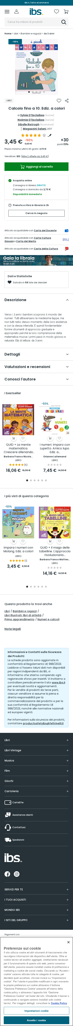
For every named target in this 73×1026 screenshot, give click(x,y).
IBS (18, 156)
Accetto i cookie (36, 1020)
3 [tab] (36, 92)
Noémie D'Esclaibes (31, 120)
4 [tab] (40, 92)
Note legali (12, 629)
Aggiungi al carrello (39, 166)
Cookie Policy (59, 1003)
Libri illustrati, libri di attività (22, 615)
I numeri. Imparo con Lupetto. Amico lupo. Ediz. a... (55, 448)
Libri (7, 611)
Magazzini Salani (34, 129)
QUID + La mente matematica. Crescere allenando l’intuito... (18, 448)
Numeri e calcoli (48, 619)
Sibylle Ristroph (28, 124)
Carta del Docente (45, 230)
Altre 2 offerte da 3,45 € (35, 156)
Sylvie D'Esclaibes (32, 115)
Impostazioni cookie (36, 1010)
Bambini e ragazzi (25, 611)
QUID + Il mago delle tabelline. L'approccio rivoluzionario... (55, 551)
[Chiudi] (68, 942)
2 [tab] (33, 92)
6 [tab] (46, 480)
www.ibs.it (58, 682)
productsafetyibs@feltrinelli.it (43, 723)
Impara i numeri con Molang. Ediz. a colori (18, 549)
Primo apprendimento (19, 619)
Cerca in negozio (36, 213)
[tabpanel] (36, 67)
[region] (36, 981)
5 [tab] (44, 92)
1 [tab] (29, 92)
